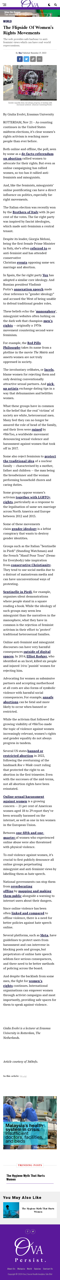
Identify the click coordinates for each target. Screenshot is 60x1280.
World (23, 1076)
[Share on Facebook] (20, 59)
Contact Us (48, 1268)
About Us (11, 1268)
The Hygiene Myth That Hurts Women (25, 1177)
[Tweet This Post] (26, 59)
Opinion (37, 1268)
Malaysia (21, 1268)
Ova (20, 52)
